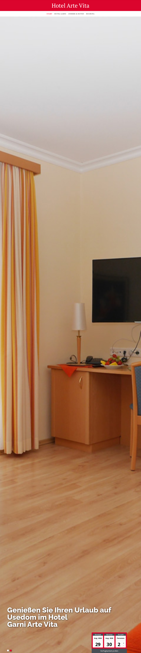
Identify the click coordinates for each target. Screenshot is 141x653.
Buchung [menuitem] (90, 14)
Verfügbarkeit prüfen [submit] (109, 651)
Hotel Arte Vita (70, 5)
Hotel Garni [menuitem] (60, 14)
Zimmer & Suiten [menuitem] (76, 14)
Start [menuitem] (49, 14)
